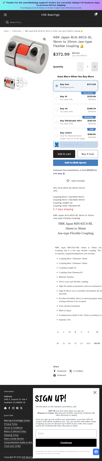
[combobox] (51, 22)
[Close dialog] (95, 392)
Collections (16, 31)
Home (6, 31)
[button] (95, 14)
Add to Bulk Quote (75, 162)
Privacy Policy (10, 424)
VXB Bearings (50, 14)
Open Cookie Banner (14, 438)
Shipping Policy (11, 435)
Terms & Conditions (13, 428)
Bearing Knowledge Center (17, 420)
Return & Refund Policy (15, 431)
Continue (66, 442)
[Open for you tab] (96, 452)
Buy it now (88, 154)
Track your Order (12, 446)
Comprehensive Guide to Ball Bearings (22, 442)
